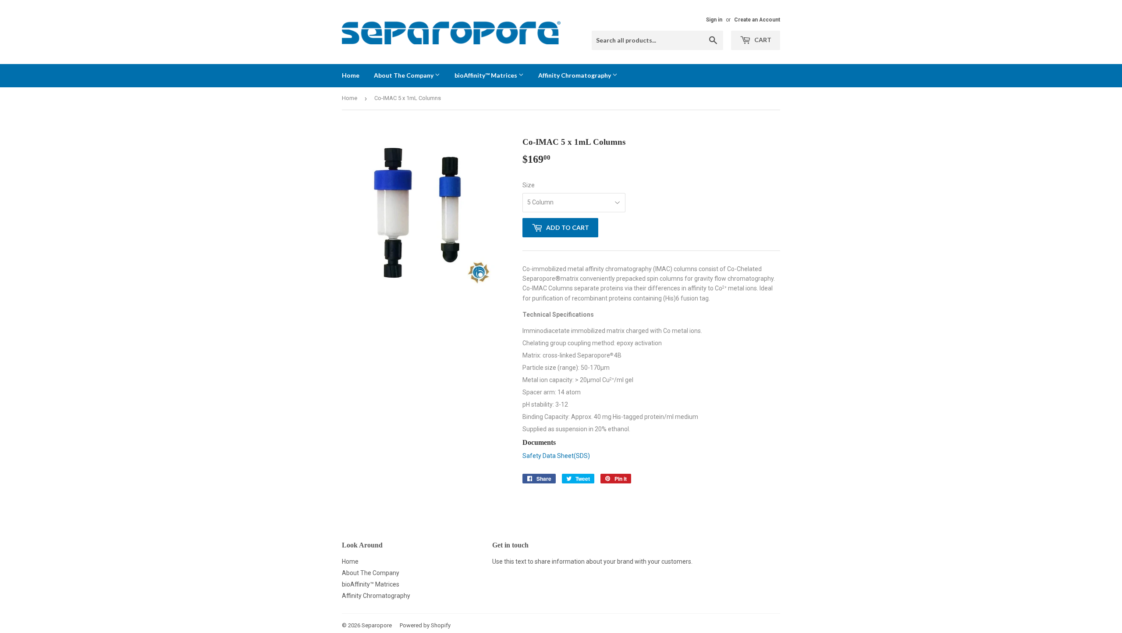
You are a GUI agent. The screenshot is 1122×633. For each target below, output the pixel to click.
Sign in (714, 20)
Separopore (377, 625)
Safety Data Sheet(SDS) (556, 455)
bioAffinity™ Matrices (486, 75)
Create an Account (757, 20)
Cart (762, 39)
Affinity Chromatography (575, 75)
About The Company (404, 75)
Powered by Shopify (425, 625)
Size (528, 185)
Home (350, 75)
